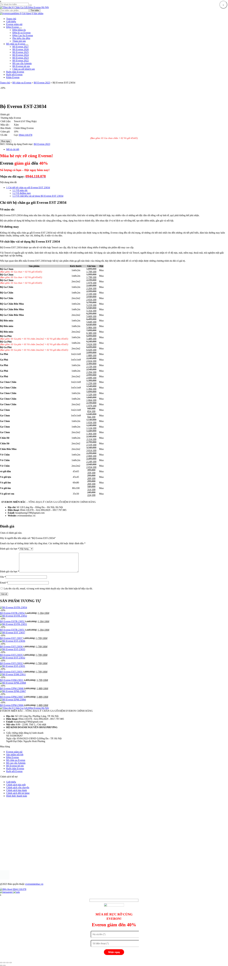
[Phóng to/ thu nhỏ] (10, 962)
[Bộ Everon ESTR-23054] (13, 607)
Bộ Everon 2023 (20, 57)
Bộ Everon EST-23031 (11, 671)
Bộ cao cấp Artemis (22, 63)
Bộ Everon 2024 (20, 55)
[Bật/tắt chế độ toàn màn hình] (7, 962)
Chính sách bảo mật (16, 784)
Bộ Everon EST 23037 (11, 638)
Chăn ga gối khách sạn (23, 69)
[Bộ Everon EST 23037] (12, 632)
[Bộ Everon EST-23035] (12, 649)
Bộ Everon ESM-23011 (12, 680)
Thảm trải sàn (19, 41)
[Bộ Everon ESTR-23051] (13, 624)
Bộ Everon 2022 (20, 60)
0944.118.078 (25, 135)
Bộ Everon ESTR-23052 (12, 621)
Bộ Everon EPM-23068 (12, 688)
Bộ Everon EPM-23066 (12, 705)
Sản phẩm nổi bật (14, 754)
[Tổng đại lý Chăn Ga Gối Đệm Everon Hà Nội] (24, 7)
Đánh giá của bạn (9, 548)
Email (4, 582)
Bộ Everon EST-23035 (11, 655)
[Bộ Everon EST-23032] (12, 657)
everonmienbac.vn (34, 884)
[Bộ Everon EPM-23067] (13, 691)
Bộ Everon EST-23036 (11, 646)
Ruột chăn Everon (15, 71)
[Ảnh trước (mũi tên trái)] (1, 965)
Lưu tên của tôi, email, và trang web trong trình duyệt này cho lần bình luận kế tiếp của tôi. (48, 588)
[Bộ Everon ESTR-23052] (13, 616)
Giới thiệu (11, 21)
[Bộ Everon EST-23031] (12, 666)
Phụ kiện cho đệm (21, 38)
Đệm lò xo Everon (21, 32)
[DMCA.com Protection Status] (4, 878)
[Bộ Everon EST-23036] (12, 641)
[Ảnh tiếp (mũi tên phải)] (4, 965)
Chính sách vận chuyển (17, 787)
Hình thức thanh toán (16, 796)
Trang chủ (11, 18)
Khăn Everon (12, 77)
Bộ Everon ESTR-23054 (12, 613)
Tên (3, 577)
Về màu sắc (20, 190)
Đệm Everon (12, 27)
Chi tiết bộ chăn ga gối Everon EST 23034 (28, 187)
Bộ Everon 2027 (20, 46)
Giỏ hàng (32, 13)
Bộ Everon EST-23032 (11, 663)
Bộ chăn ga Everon (16, 44)
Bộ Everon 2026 (20, 49)
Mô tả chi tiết (12, 149)
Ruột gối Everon (14, 74)
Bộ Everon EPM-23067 (12, 697)
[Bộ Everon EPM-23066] (13, 699)
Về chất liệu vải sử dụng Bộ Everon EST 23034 (37, 196)
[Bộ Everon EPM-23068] (13, 683)
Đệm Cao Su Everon (22, 35)
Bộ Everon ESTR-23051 (12, 629)
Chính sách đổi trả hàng (17, 793)
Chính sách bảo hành (16, 790)
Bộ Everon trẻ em (21, 66)
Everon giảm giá (14, 24)
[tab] (117, 149)
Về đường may (21, 193)
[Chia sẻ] (4, 962)
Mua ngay (5, 141)
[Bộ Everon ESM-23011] (13, 674)
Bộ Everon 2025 (20, 52)
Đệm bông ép (19, 30)
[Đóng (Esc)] (1, 962)
